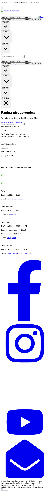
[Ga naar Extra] (41, 17)
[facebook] (25, 320)
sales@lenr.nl (11, 238)
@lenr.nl (13, 214)
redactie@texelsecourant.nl (16, 199)
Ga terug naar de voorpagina (11, 122)
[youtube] (25, 438)
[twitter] (25, 404)
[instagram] (25, 365)
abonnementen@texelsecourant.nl (19, 253)
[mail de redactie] (25, 477)
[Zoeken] (24, 56)
